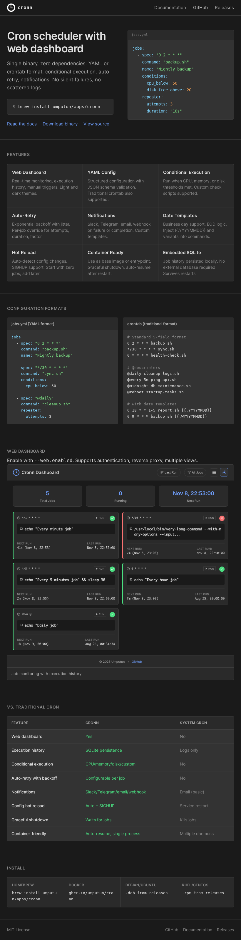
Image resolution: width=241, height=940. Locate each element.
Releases (224, 7)
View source (96, 124)
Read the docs (22, 124)
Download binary (60, 124)
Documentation (170, 7)
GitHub (200, 7)
